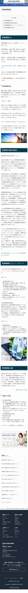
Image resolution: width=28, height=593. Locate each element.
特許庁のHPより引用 (21, 390)
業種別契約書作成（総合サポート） (10, 471)
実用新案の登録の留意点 (10, 23)
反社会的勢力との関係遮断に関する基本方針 (14, 584)
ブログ (16, 534)
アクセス (16, 536)
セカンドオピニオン (6, 502)
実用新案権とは (8, 20)
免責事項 (21, 578)
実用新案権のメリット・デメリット (13, 25)
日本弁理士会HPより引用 (9, 65)
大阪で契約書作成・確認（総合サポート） (11, 486)
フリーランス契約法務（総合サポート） (11, 475)
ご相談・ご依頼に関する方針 (7, 536)
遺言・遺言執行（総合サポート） (9, 490)
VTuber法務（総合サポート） (8, 479)
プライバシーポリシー (13, 578)
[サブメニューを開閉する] (25, 460)
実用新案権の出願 (9, 27)
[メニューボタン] (26, 1)
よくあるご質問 (5, 534)
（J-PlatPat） (6, 412)
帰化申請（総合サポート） (8, 498)
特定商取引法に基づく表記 (14, 581)
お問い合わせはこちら (14, 569)
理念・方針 (17, 532)
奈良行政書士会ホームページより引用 (11, 253)
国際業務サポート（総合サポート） (10, 494)
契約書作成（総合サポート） (8, 460)
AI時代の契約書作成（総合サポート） (10, 463)
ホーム (6, 578)
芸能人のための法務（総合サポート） (10, 483)
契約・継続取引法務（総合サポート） (10, 467)
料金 (3, 532)
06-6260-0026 (7, 554)
